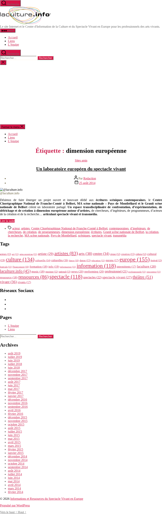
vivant (8, 282)
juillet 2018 (15, 364)
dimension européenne (75, 232)
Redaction (89, 178)
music (38, 271)
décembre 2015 (17, 417)
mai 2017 (14, 389)
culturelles (59, 260)
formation (39, 266)
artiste (46, 254)
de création (30, 232)
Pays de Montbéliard (63, 235)
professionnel (116, 271)
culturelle (42, 260)
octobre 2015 (16, 424)
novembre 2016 (17, 403)
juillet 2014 (15, 474)
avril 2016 (14, 410)
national (65, 271)
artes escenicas (28, 254)
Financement (21, 267)
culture (20, 259)
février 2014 (15, 492)
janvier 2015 (16, 453)
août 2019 (14, 353)
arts (85, 254)
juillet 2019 (15, 357)
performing (94, 271)
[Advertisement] (81, 94)
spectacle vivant (101, 235)
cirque (115, 254)
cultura (141, 254)
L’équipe (13, 44)
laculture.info (15, 271)
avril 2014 (14, 485)
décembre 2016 (17, 399)
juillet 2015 (15, 431)
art (15, 254)
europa (112, 260)
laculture (146, 266)
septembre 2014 (18, 467)
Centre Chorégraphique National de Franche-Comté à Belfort (69, 228)
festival (156, 260)
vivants (24, 282)
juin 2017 (14, 385)
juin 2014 (14, 477)
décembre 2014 (17, 456)
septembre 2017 (18, 378)
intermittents (126, 266)
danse (85, 260)
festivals (6, 267)
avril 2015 (14, 442)
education (98, 260)
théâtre (143, 277)
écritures (96, 232)
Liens (11, 41)
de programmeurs (49, 232)
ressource (9, 277)
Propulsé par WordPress (15, 505)
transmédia (119, 235)
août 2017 (14, 381)
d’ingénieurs (138, 228)
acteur (16, 228)
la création (152, 232)
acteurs (5, 254)
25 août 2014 (87, 183)
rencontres (154, 272)
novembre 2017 (17, 374)
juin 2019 (14, 360)
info (53, 266)
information (96, 266)
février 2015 (15, 449)
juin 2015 (14, 435)
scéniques (84, 235)
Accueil (13, 37)
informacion (68, 267)
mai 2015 (14, 438)
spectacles (92, 277)
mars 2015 (14, 445)
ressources (33, 276)
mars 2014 (14, 488)
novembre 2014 (17, 460)
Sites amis (81, 160)
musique (51, 271)
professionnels (137, 272)
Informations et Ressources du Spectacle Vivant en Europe (46, 498)
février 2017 (15, 392)
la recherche (15, 235)
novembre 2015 (17, 421)
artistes (25, 228)
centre (101, 254)
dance (74, 260)
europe (135, 259)
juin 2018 (14, 367)
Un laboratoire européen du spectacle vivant (81, 168)
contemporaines (119, 228)
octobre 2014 (16, 463)
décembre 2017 (17, 371)
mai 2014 (14, 481)
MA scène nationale (36, 235)
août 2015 (14, 428)
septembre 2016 (18, 406)
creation (128, 254)
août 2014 (14, 470)
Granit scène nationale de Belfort (123, 232)
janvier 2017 (16, 396)
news (77, 271)
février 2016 (15, 413)
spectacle (65, 276)
